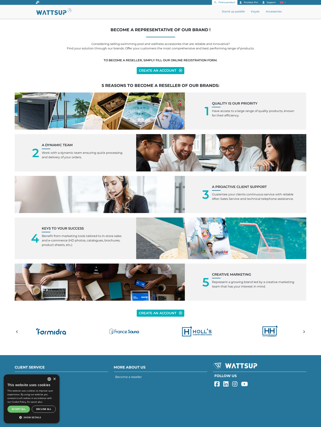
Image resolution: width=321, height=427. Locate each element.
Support (271, 2)
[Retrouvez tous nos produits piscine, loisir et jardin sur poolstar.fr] (37, 2)
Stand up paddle (233, 11)
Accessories (274, 11)
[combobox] (49, 379)
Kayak (255, 11)
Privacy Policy (26, 406)
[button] (283, 2)
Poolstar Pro (250, 2)
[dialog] (31, 398)
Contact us (24, 392)
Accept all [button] (19, 409)
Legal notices (26, 399)
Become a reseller (128, 377)
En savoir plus (34, 401)
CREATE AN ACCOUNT (158, 70)
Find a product (226, 2)
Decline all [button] (43, 409)
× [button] (54, 379)
